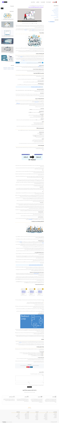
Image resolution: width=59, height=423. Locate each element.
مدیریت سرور (46, 419)
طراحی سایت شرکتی (27, 413)
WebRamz (4, 421)
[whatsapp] (54, 21)
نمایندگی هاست (36, 419)
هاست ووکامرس (36, 416)
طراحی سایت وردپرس (27, 418)
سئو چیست (33, 29)
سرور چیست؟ (12, 67)
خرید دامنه (37, 413)
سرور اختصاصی (46, 417)
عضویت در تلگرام (17, 62)
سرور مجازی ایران (45, 414)
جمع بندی (57, 16)
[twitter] (50, 21)
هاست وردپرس (36, 415)
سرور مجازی (46, 413)
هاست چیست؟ (9, 67)
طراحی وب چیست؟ (5, 67)
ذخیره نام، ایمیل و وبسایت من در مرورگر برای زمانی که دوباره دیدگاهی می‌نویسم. (36, 385)
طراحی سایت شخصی (27, 416)
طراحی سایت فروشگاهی (27, 414)
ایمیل (28, 382)
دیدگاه (43, 375)
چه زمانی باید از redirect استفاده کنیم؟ (55, 10)
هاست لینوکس (37, 417)
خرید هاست (37, 414)
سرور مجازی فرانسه (45, 416)
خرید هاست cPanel (18, 103)
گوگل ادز (19, 418)
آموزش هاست (55, 416)
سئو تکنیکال (21, 56)
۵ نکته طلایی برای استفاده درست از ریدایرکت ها (54, 15)
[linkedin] (51, 21)
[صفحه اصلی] (54, 2)
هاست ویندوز (37, 418)
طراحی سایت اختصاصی (27, 415)
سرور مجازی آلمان (45, 415)
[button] (29, 407)
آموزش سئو (26, 29)
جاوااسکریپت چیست (30, 219)
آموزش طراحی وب (54, 414)
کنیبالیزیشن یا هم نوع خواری (36, 273)
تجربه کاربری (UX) (39, 66)
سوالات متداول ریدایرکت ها (56, 17)
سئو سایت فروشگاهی (18, 416)
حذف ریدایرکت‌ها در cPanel (56, 12)
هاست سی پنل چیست (36, 101)
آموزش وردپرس (55, 413)
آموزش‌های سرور (55, 417)
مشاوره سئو (19, 414)
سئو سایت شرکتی (18, 415)
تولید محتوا (19, 417)
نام (43, 382)
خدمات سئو (20, 342)
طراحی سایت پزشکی (27, 417)
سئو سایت (24, 60)
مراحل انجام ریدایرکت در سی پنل (55, 11)
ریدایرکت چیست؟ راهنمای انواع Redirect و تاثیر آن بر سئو (36, 7)
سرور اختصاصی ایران (45, 418)
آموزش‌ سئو (40, 5)
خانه (43, 5)
